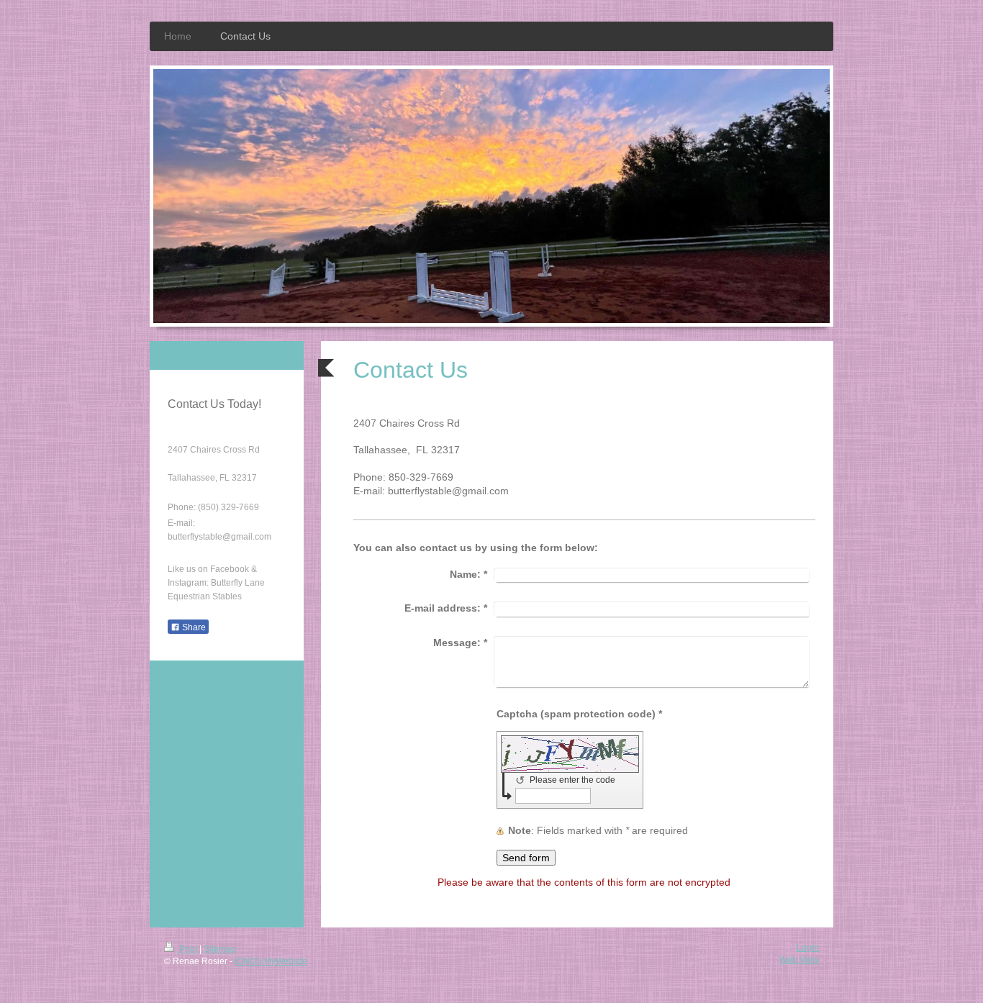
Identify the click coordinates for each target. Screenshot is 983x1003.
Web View (799, 960)
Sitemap (220, 949)
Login (808, 948)
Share (193, 627)
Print (188, 949)
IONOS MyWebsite (271, 961)
